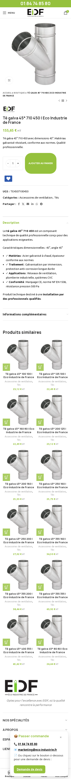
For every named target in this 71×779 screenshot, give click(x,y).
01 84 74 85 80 (27, 744)
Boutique (19, 93)
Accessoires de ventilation (35, 197)
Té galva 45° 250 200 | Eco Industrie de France (18, 540)
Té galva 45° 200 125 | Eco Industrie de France (52, 430)
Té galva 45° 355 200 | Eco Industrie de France (18, 595)
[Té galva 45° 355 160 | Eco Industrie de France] (52, 520)
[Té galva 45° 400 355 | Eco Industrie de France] (19, 630)
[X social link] (23, 204)
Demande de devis (29, 769)
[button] (6, 367)
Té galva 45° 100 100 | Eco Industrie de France (18, 375)
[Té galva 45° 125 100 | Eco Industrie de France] (52, 355)
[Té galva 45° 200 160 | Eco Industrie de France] (19, 465)
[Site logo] (35, 12)
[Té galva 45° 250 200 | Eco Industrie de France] (19, 520)
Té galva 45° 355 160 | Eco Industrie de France (52, 540)
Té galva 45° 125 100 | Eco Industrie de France (52, 375)
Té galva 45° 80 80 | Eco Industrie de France (52, 650)
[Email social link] (27, 204)
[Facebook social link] (19, 204)
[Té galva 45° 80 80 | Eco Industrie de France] (52, 630)
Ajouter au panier (41, 163)
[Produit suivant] (66, 101)
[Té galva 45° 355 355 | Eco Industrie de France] (52, 575)
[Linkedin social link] (32, 204)
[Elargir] (9, 80)
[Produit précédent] (59, 101)
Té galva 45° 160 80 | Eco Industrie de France (18, 430)
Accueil (7, 93)
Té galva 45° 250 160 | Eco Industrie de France (52, 485)
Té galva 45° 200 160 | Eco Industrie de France (18, 485)
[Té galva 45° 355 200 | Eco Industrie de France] (19, 575)
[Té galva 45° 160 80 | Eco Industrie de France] (19, 410)
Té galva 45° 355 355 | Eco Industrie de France (52, 595)
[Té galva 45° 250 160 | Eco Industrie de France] (52, 465)
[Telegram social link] (41, 204)
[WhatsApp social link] (37, 204)
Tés (56, 197)
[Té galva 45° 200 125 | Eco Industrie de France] (52, 410)
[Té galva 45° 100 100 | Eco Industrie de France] (19, 355)
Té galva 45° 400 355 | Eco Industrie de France (18, 650)
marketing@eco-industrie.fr (37, 749)
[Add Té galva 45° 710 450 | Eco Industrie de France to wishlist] (8, 179)
